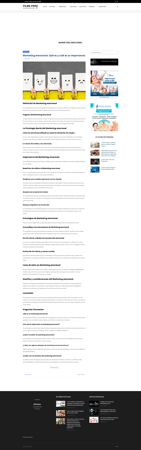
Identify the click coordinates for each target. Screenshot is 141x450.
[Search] (117, 6)
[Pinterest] (81, 374)
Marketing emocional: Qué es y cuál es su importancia (54, 55)
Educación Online (37, 417)
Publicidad (73, 6)
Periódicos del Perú (28, 437)
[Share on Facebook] (77, 374)
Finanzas (91, 6)
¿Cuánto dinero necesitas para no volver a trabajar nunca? (108, 144)
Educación (82, 6)
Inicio (45, 6)
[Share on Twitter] (79, 374)
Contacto (37, 399)
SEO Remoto (37, 413)
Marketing (62, 6)
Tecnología (102, 6)
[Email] (83, 374)
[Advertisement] (70, 25)
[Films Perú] (30, 6)
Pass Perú (37, 408)
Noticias (52, 6)
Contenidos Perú (37, 406)
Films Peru (27, 58)
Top (117, 446)
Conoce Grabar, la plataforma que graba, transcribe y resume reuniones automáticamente (76, 403)
